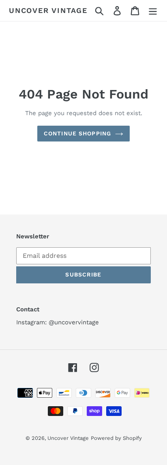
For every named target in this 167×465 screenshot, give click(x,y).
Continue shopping (77, 133)
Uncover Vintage (48, 10)
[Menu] (153, 11)
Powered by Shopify (116, 438)
